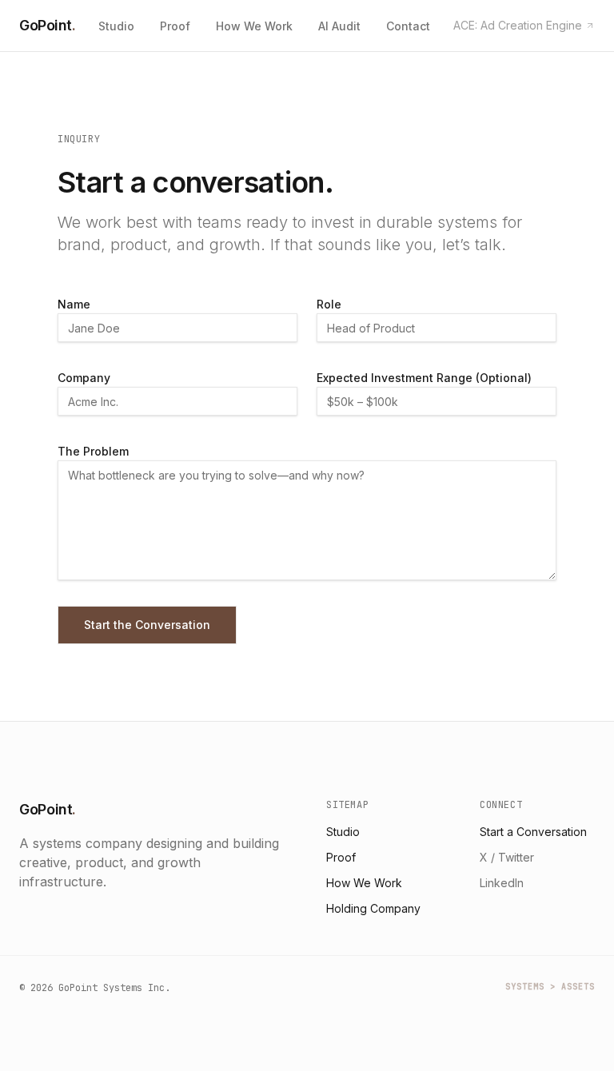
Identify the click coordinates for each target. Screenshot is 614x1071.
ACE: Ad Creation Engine (517, 25)
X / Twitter (507, 857)
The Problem (93, 451)
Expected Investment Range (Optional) (424, 377)
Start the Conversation (147, 624)
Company (84, 377)
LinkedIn (502, 883)
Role (329, 304)
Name (74, 304)
